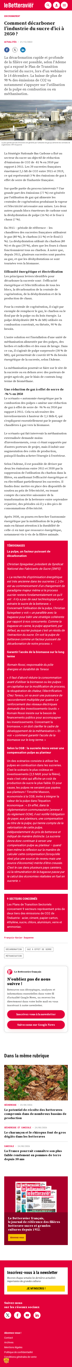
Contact (8, 1337)
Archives (8, 1342)
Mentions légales (13, 1347)
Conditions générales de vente (20, 1357)
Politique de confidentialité (18, 1352)
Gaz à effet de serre (39, 949)
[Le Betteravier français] (19, 5)
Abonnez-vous (17, 1237)
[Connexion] (56, 5)
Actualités (10, 41)
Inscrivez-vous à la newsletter (36, 1014)
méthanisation (14, 955)
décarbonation (14, 949)
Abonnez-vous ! (12, 1332)
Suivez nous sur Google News (36, 1025)
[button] (6, 1360)
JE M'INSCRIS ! (36, 1288)
